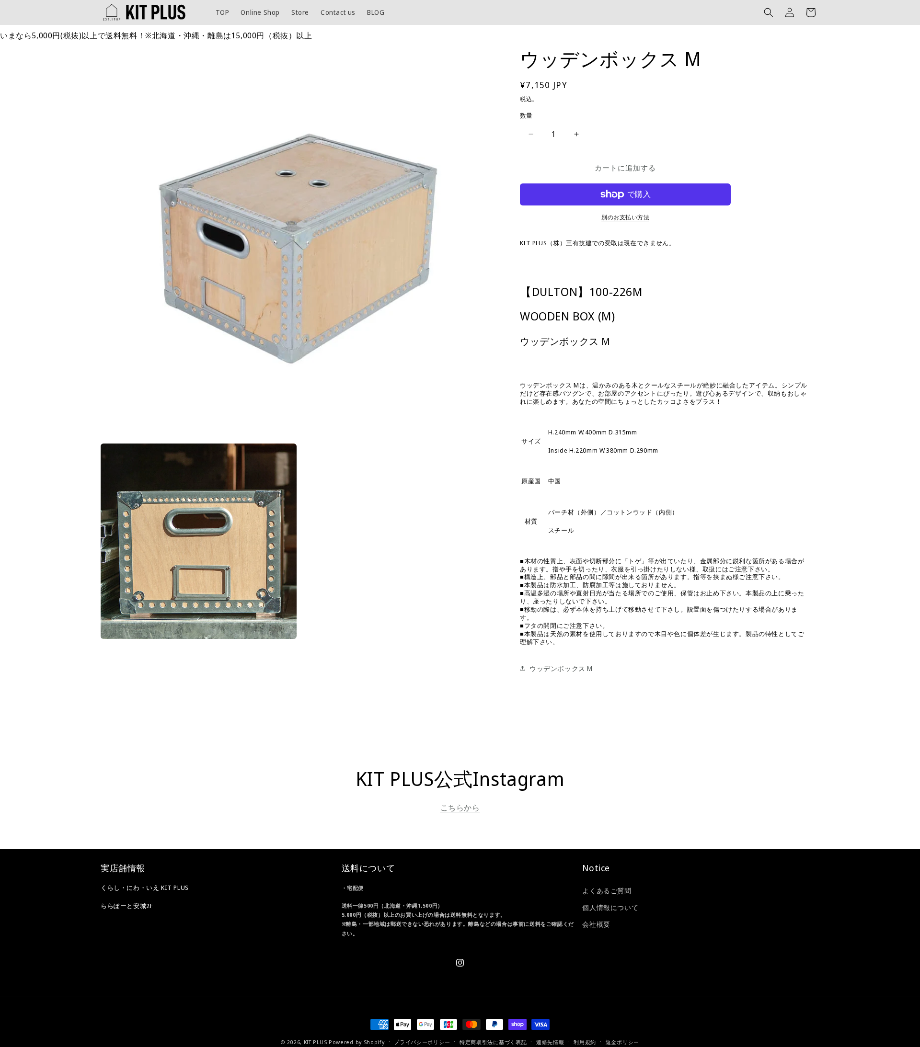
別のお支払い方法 (625, 217)
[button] (768, 12)
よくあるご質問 (606, 890)
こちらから (460, 807)
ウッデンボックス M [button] (561, 668)
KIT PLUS (315, 1042)
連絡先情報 (550, 1042)
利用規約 (585, 1042)
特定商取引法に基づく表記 (493, 1042)
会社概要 (596, 924)
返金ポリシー (622, 1042)
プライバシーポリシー (422, 1042)
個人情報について (610, 907)
